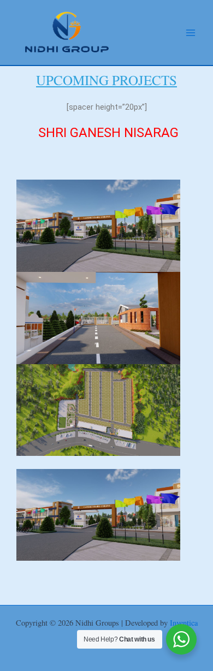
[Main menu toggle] (190, 32)
